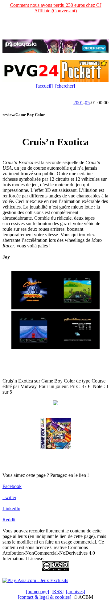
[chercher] (65, 86)
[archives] (75, 591)
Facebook (12, 486)
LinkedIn (11, 508)
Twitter (9, 497)
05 (87, 102)
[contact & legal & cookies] (44, 597)
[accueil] (44, 86)
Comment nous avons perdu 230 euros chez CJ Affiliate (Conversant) (55, 7)
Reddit (8, 519)
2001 (78, 102)
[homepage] (37, 591)
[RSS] (57, 591)
